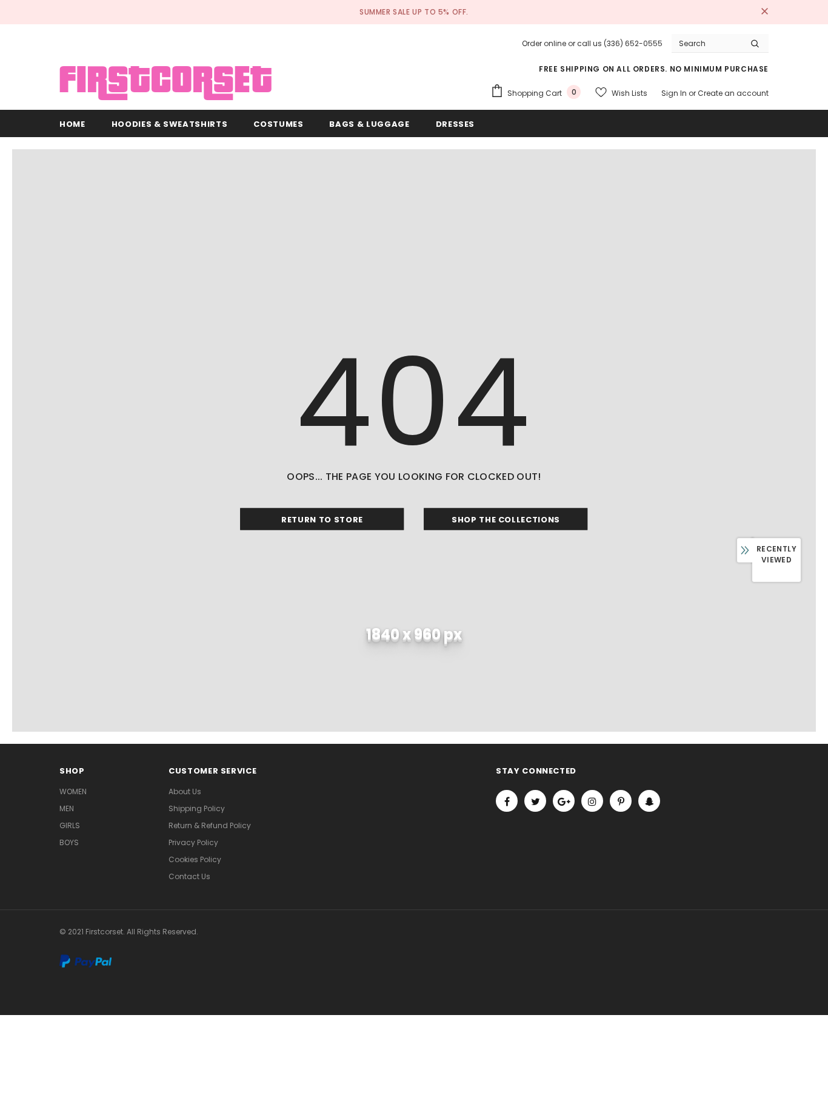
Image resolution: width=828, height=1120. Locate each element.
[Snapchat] (649, 801)
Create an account (733, 93)
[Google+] (564, 801)
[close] (764, 12)
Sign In (675, 93)
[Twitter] (535, 801)
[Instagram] (592, 801)
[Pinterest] (621, 801)
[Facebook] (507, 801)
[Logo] (165, 83)
